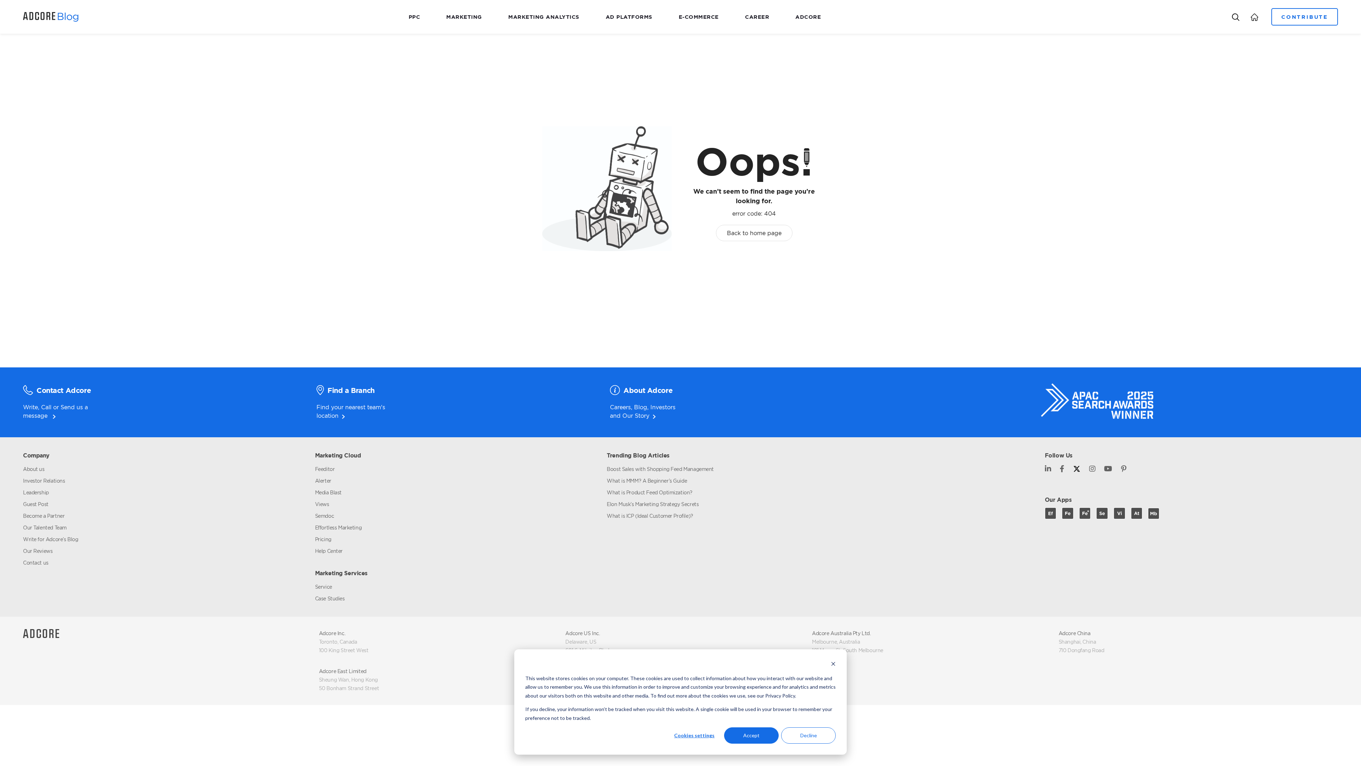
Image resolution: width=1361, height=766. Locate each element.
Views (322, 504)
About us (34, 469)
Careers (620, 407)
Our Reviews (37, 551)
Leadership (36, 492)
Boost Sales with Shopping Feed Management (660, 469)
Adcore (808, 17)
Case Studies (330, 598)
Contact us (36, 562)
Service (323, 586)
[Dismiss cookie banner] (833, 664)
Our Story (635, 415)
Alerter (323, 480)
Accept (751, 735)
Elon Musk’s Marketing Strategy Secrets (653, 504)
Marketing (464, 17)
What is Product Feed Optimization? (650, 492)
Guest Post (36, 504)
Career (757, 17)
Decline (808, 735)
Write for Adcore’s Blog (50, 539)
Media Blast (328, 492)
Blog (640, 407)
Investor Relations (44, 480)
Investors (663, 407)
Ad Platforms (629, 17)
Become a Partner (44, 515)
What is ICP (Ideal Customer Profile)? (650, 515)
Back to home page (754, 233)
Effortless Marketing (338, 527)
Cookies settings (694, 735)
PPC (414, 17)
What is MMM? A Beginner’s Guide (647, 480)
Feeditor (325, 469)
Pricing (323, 539)
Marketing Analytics (543, 17)
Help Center (329, 551)
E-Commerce (699, 17)
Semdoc (324, 515)
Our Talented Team (45, 527)
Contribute (1304, 17)
